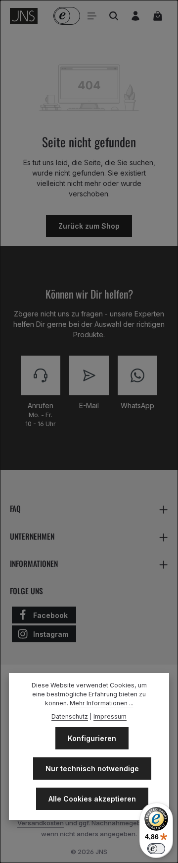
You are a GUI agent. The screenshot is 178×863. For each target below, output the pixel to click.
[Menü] (92, 16)
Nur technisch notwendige (92, 768)
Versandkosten (40, 823)
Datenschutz (69, 716)
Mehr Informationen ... (102, 703)
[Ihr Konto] (135, 16)
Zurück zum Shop (89, 226)
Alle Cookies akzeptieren (92, 799)
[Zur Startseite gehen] (24, 16)
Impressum (110, 716)
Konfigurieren (92, 738)
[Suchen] (114, 16)
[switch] (156, 848)
